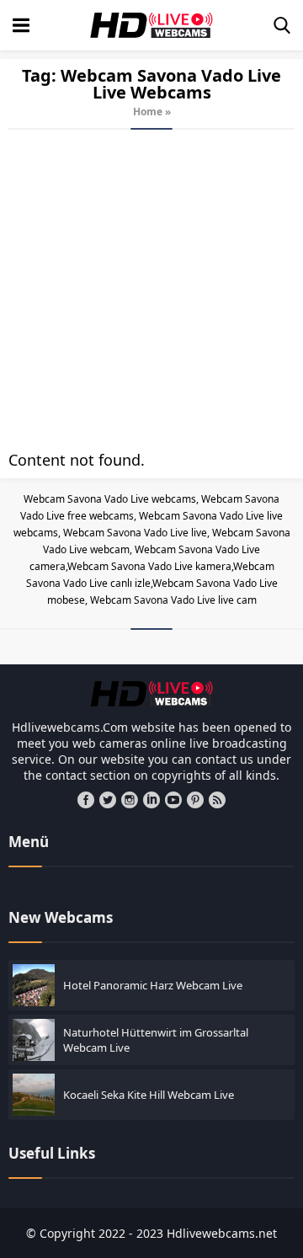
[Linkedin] (151, 800)
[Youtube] (173, 800)
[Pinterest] (195, 800)
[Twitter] (107, 800)
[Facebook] (85, 800)
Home (147, 111)
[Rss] (217, 800)
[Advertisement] (151, 289)
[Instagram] (129, 800)
